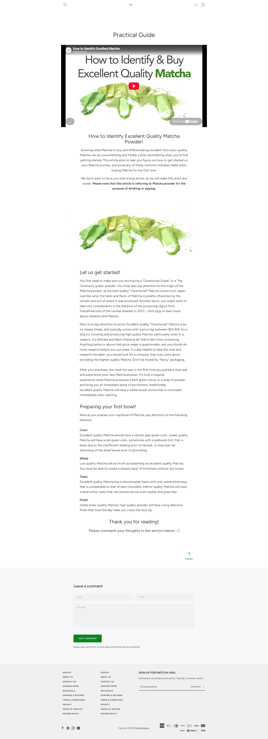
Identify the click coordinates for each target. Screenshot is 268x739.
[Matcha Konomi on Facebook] (62, 727)
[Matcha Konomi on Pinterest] (67, 727)
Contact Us (69, 682)
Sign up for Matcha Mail (157, 672)
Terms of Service (72, 709)
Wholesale (69, 691)
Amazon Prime (71, 686)
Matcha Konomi (142, 728)
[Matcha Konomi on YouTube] (78, 727)
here (158, 311)
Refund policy (71, 714)
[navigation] (65, 5)
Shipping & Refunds (73, 695)
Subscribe (196, 687)
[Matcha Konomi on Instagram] (73, 727)
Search (67, 672)
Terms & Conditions (74, 700)
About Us (68, 677)
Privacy (67, 704)
